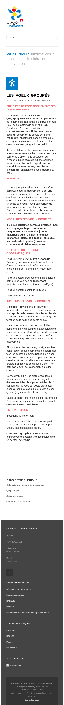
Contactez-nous (32, 700)
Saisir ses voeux (14, 496)
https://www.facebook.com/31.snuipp (9, 572)
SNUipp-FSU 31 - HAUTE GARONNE (34, 100)
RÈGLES (10, 636)
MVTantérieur (12, 648)
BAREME (10, 601)
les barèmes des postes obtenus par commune (27, 613)
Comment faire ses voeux (19, 501)
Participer (17, 54)
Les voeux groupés (28, 95)
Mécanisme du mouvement (18, 589)
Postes (9, 642)
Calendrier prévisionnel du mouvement (25, 485)
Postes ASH (11, 607)
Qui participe (12, 490)
